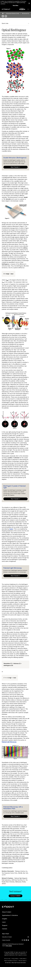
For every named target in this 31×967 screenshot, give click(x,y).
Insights (4, 919)
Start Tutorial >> (15, 167)
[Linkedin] (26, 940)
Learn (4, 922)
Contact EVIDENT (15, 896)
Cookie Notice (23, 958)
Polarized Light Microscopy (12, 568)
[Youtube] (28, 940)
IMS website (9, 945)
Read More (15, 5)
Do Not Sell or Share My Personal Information (15, 962)
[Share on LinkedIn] (6, 16)
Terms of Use (7, 958)
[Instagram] (22, 940)
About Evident (6, 912)
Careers (4, 929)
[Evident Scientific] (6, 9)
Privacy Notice (15, 958)
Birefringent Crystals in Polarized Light (14, 487)
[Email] (28, 937)
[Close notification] (29, 3)
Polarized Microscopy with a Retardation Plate (13, 808)
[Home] (3, 13)
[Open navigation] (28, 9)
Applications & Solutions (10, 915)
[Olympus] (22, 9)
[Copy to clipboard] (3, 16)
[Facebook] (24, 940)
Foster (11, 529)
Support (4, 925)
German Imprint (22, 960)
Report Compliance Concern (10, 960)
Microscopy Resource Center (12, 13)
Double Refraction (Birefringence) (14, 158)
